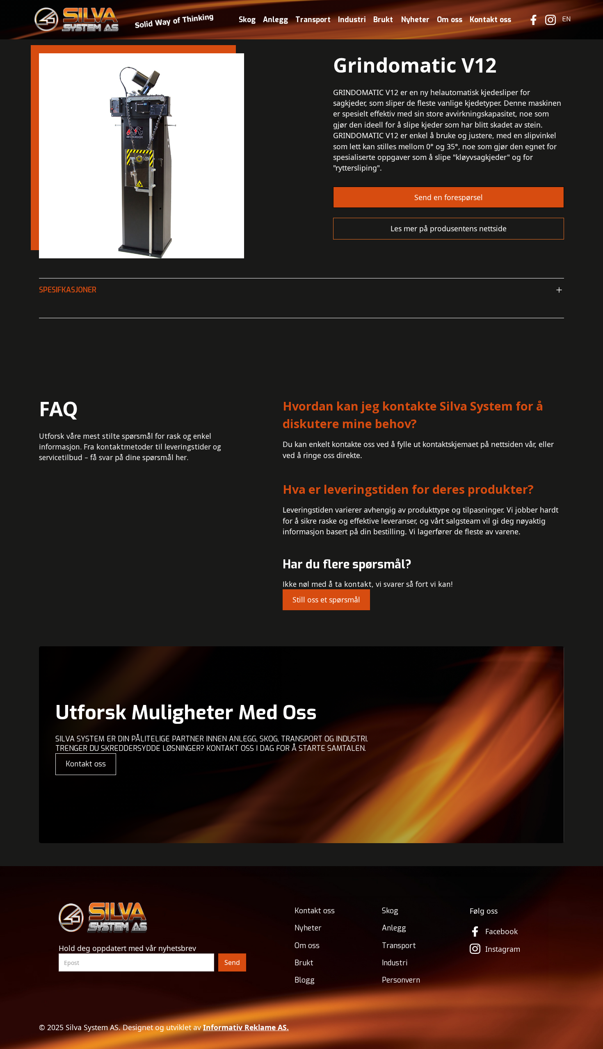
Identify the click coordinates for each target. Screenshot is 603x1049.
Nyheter (415, 20)
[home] (124, 19)
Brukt (383, 20)
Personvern (401, 980)
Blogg (305, 980)
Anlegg (275, 20)
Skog (247, 20)
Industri (352, 20)
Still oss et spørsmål (326, 599)
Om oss (449, 20)
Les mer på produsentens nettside (449, 228)
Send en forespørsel (448, 197)
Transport (313, 20)
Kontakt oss (490, 20)
